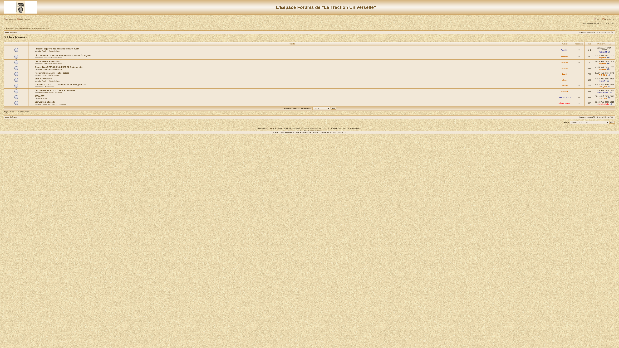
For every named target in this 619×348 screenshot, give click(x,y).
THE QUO (603, 75)
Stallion (564, 91)
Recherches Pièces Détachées (50, 92)
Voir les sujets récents (40, 28)
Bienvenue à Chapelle (45, 102)
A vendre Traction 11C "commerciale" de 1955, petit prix (60, 84)
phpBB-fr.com (315, 130)
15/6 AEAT (39, 96)
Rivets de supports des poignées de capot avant (57, 49)
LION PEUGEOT (564, 97)
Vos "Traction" (44, 98)
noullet (565, 86)
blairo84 (602, 81)
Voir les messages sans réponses (17, 28)
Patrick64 (564, 50)
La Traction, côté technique (49, 51)
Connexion (11, 19)
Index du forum (11, 32)
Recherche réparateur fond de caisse (52, 73)
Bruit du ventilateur (43, 79)
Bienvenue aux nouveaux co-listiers (52, 104)
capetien (564, 57)
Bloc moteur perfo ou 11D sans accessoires (55, 90)
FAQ (598, 19)
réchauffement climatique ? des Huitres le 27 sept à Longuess (63, 55)
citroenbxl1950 (603, 92)
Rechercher (610, 19)
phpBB (269, 128)
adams (564, 80)
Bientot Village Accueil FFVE (48, 61)
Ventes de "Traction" (46, 87)
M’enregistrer (25, 19)
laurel (564, 74)
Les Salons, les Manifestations (50, 58)
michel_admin (564, 103)
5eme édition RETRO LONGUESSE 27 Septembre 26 (59, 67)
